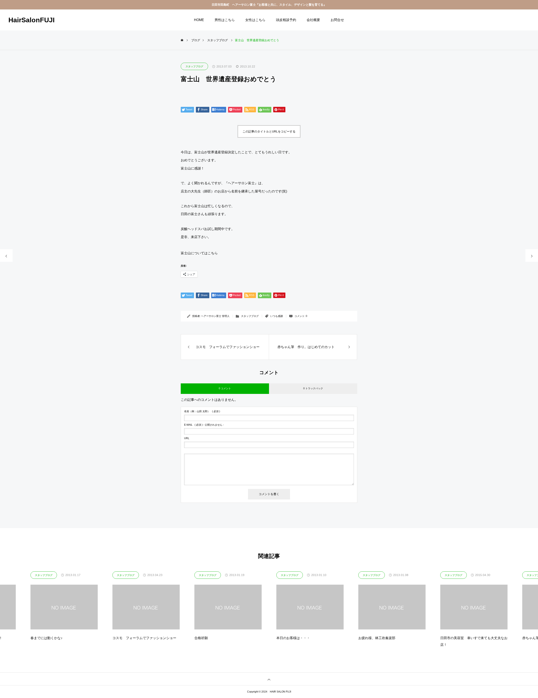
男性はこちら (225, 20)
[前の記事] (6, 255)
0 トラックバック (313, 388)
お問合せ (337, 20)
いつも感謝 (276, 316)
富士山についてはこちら (199, 253)
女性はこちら (255, 20)
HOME (199, 20)
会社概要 (313, 20)
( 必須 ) (202, 411)
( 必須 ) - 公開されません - (204, 425)
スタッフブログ (194, 66)
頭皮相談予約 (286, 20)
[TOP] (269, 678)
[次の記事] (531, 255)
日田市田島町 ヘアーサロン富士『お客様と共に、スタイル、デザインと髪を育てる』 (269, 4)
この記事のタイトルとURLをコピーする (269, 131)
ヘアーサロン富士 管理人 (215, 316)
